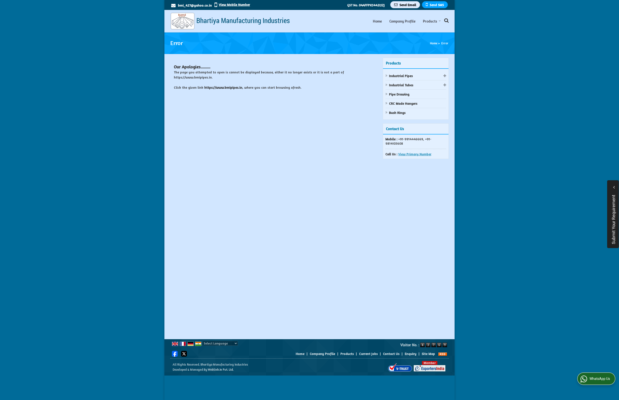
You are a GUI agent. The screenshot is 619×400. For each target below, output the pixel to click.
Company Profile (402, 21)
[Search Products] (446, 20)
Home (377, 21)
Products (430, 21)
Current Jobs (368, 354)
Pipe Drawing (399, 94)
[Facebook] (175, 353)
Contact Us (391, 354)
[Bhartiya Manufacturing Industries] (230, 21)
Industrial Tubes (401, 85)
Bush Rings (397, 112)
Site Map (428, 354)
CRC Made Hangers (403, 103)
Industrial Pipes (401, 76)
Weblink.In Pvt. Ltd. (221, 369)
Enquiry (410, 354)
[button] (234, 4)
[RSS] (442, 354)
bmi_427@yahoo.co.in (195, 5)
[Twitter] (184, 353)
